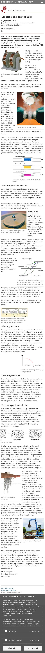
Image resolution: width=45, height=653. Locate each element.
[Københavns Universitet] (4, 9)
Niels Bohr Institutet (7, 588)
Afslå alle (12, 648)
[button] (42, 2)
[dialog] (22, 623)
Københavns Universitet (8, 590)
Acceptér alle (33, 648)
